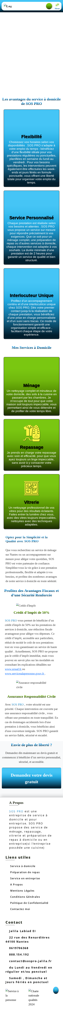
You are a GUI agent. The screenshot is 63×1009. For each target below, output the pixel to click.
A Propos (16, 884)
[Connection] (49, 6)
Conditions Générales (24, 896)
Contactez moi (19, 909)
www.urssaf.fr (13, 669)
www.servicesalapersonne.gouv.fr (25, 673)
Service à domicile (22, 866)
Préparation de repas (24, 872)
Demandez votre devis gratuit (31, 778)
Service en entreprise (24, 878)
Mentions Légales (22, 890)
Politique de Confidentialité (28, 903)
